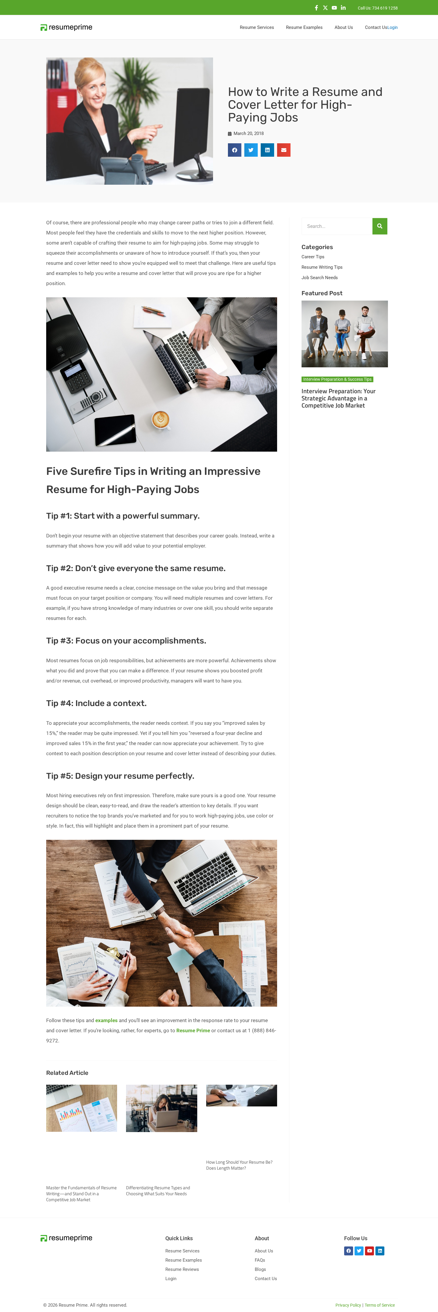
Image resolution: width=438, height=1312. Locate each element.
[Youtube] (334, 7)
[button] (234, 150)
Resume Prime (193, 1030)
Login (392, 27)
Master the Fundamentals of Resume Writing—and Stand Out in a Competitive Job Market (81, 1193)
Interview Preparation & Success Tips (337, 379)
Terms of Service (380, 1305)
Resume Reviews (182, 1269)
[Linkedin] (343, 7)
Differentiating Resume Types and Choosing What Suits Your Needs (158, 1190)
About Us (264, 1251)
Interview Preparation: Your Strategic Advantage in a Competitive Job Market (339, 398)
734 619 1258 (385, 8)
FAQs (260, 1260)
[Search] (379, 226)
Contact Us (266, 1278)
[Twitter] (325, 7)
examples (106, 1020)
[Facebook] (316, 7)
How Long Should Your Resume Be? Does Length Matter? (239, 1165)
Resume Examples (183, 1260)
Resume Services (182, 1251)
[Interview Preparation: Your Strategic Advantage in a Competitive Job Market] (345, 333)
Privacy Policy (348, 1305)
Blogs (260, 1269)
